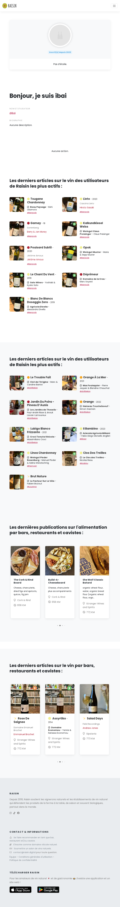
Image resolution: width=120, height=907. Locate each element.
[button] (57, 625)
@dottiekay (32, 388)
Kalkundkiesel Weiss (91, 224)
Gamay (37, 223)
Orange (92, 402)
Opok (87, 247)
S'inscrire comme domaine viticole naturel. (35, 844)
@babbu (84, 463)
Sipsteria (91, 733)
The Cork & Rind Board (23, 581)
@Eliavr (83, 439)
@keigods (32, 212)
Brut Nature (38, 476)
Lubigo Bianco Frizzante (38, 430)
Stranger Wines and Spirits (24, 741)
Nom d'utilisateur (20, 108)
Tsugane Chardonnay (36, 200)
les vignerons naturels (53, 799)
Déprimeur (90, 274)
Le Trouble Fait (40, 377)
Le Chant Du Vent (41, 276)
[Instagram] (11, 813)
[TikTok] (14, 813)
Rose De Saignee (21, 720)
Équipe (13, 856)
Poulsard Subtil (40, 249)
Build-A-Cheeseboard (56, 581)
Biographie (16, 120)
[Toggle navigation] (114, 5)
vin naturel (41, 878)
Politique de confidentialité (23, 860)
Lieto (90, 199)
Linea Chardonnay (43, 453)
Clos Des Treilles (94, 453)
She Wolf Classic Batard (93, 581)
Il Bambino (94, 428)
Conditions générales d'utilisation (36, 856)
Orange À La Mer (94, 379)
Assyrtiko (58, 720)
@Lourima (32, 486)
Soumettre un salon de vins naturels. (32, 848)
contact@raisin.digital (24, 852)
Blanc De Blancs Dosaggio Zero (41, 300)
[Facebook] (18, 813)
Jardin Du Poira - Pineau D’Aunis (40, 403)
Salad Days (95, 718)
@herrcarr (32, 466)
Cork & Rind (24, 600)
